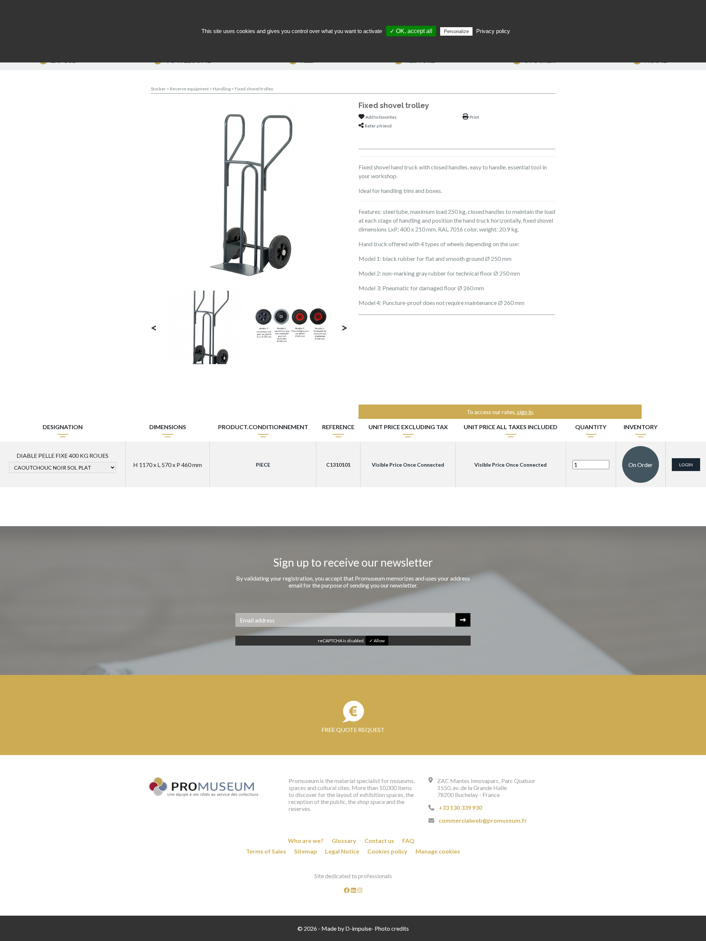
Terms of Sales (266, 851)
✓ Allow (377, 640)
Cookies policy (387, 851)
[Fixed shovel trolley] (249, 191)
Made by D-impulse (346, 928)
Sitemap (305, 851)
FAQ (408, 840)
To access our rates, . (500, 411)
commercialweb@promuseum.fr (483, 820)
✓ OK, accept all (411, 31)
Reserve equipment (190, 88)
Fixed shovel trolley (254, 88)
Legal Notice (342, 851)
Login (686, 464)
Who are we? (306, 840)
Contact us (379, 840)
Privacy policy (493, 31)
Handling (222, 88)
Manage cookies (438, 851)
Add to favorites (381, 117)
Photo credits (392, 928)
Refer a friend (378, 126)
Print (474, 117)
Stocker (159, 88)
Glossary (344, 840)
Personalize (456, 31)
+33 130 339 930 (460, 807)
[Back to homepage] (203, 786)
